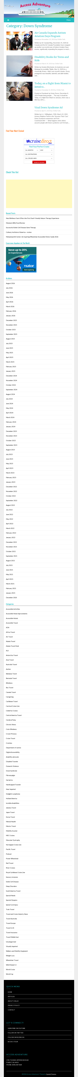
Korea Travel (10, 817)
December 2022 (11, 487)
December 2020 (11, 597)
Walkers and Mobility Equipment (17, 951)
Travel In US (10, 928)
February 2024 (11, 422)
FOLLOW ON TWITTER (15, 1033)
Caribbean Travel (12, 701)
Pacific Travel (10, 849)
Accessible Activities (13, 609)
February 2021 (11, 588)
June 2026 (9, 293)
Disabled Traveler (12, 761)
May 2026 (9, 297)
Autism (8, 669)
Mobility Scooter (11, 831)
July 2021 (9, 565)
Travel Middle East (12, 937)
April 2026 (9, 302)
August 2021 (10, 560)
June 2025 (9, 348)
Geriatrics (9, 780)
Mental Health (11, 821)
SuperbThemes (51, 1074)
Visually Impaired (12, 946)
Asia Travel (10, 660)
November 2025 (11, 325)
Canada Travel (11, 692)
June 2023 (9, 459)
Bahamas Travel (11, 674)
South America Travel (13, 891)
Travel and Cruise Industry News (17, 914)
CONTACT (11, 1010)
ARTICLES (11, 996)
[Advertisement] (39, 194)
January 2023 (10, 482)
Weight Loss (10, 956)
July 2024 (9, 399)
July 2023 (9, 454)
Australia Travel (11, 664)
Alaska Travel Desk (12, 646)
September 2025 (11, 334)
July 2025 (9, 343)
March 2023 (10, 473)
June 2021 (9, 570)
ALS (7, 650)
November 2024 (11, 380)
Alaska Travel (10, 641)
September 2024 (11, 389)
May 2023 (9, 463)
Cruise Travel (10, 738)
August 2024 (10, 394)
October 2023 (11, 440)
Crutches (9, 743)
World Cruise (10, 969)
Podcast (9, 854)
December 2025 (11, 320)
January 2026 (10, 316)
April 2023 (9, 468)
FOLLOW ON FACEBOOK (16, 1037)
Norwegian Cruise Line (13, 845)
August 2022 (10, 505)
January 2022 (10, 537)
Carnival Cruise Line (13, 706)
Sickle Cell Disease (12, 882)
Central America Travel (14, 715)
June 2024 (9, 403)
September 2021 (11, 556)
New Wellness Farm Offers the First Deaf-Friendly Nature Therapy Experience (32, 218)
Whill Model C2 (11, 965)
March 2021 (10, 584)
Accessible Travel (12, 623)
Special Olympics (11, 900)
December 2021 (11, 542)
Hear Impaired (11, 789)
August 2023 (10, 450)
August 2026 (10, 283)
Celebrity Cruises (12, 711)
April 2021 (9, 579)
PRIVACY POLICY (14, 1005)
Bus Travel (9, 687)
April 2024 (9, 413)
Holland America (11, 798)
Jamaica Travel (11, 808)
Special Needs (10, 895)
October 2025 (11, 329)
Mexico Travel (11, 826)
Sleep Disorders (11, 886)
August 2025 (10, 339)
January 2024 (10, 426)
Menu (69, 20)
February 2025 (11, 366)
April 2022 (9, 523)
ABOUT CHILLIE (13, 1001)
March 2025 (10, 362)
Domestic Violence (12, 766)
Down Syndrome (11, 771)
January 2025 (10, 371)
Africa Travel (10, 632)
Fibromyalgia (10, 775)
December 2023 (11, 431)
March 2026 (10, 306)
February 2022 (11, 533)
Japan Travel (10, 812)
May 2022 (9, 519)
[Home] (39, 144)
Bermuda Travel (11, 678)
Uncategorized (11, 942)
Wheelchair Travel (12, 960)
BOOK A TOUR (13, 1041)
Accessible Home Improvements (16, 614)
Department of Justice (13, 748)
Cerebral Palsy (11, 720)
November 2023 (11, 436)
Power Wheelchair (12, 858)
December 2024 (11, 376)
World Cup (9, 974)
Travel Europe (11, 923)
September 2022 (11, 500)
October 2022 (11, 496)
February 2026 (11, 311)
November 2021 (11, 547)
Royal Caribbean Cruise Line (15, 872)
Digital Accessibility (13, 752)
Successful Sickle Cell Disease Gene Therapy (21, 227)
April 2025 (9, 357)
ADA (7, 627)
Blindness (9, 683)
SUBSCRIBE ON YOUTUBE (16, 1028)
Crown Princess (11, 734)
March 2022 (10, 528)
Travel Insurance (11, 932)
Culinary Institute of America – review (18, 232)
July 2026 (9, 288)
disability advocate (12, 757)
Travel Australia (11, 919)
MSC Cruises (10, 835)
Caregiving (10, 697)
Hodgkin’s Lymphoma (13, 794)
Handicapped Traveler (13, 785)
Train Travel (10, 909)
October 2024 (11, 385)
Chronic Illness (11, 724)
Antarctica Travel (12, 655)
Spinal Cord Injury (12, 905)
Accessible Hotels (12, 618)
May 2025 (9, 353)
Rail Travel (9, 863)
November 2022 (11, 491)
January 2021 (10, 593)
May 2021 (9, 574)
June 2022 (9, 514)
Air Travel (9, 637)
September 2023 (11, 445)
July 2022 (9, 510)
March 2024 (10, 417)
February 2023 (11, 477)
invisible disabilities (12, 803)
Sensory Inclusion (12, 877)
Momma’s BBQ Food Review (15, 223)
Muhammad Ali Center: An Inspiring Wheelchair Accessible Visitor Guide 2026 (32, 237)
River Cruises (10, 868)
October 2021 (11, 551)
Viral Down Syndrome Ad (49, 107)
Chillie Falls (61, 39)
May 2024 (9, 408)
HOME (10, 992)
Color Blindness (11, 729)
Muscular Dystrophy (13, 840)
